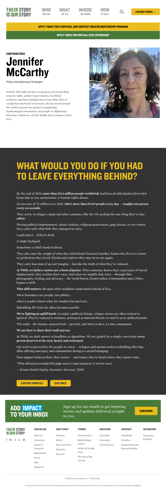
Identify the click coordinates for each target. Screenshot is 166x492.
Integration (149, 429)
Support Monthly (32, 383)
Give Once (60, 383)
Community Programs (148, 437)
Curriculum (105, 435)
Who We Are (40, 429)
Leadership (39, 440)
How (105, 11)
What (64, 11)
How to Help (62, 429)
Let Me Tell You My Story (86, 450)
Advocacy (126, 429)
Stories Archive (85, 435)
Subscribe (60, 449)
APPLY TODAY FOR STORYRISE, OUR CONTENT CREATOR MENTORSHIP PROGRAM (83, 26)
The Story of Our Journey (85, 458)
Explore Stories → (146, 11)
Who (46, 11)
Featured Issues (107, 444)
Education (105, 429)
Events (37, 457)
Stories (82, 429)
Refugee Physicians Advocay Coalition (130, 446)
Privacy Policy (95, 478)
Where (85, 11)
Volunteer (60, 435)
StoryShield (126, 435)
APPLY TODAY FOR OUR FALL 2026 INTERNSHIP (83, 35)
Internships (105, 440)
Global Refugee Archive (84, 442)
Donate (59, 440)
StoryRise (125, 440)
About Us (38, 435)
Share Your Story (63, 444)
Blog (36, 462)
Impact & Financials (38, 446)
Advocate (60, 454)
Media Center (40, 453)
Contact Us (39, 467)
